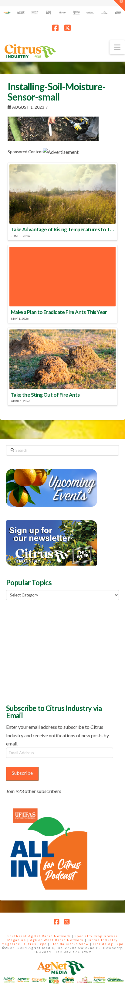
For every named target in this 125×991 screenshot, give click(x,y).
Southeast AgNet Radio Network (39, 936)
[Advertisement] (51, 651)
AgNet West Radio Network (57, 940)
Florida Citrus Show (70, 944)
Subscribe (22, 773)
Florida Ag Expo (108, 944)
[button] (117, 47)
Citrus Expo (35, 944)
